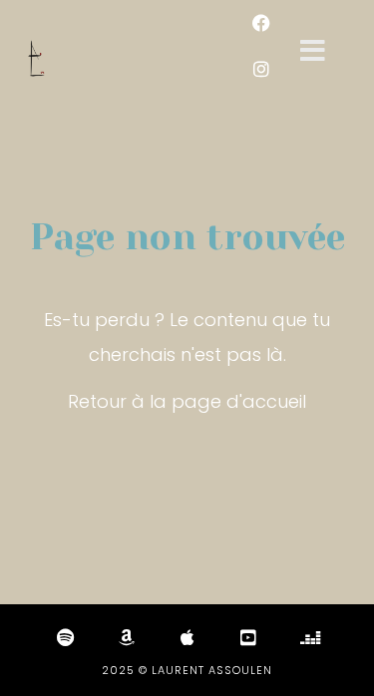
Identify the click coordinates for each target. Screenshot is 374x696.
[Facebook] (261, 23)
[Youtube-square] (248, 637)
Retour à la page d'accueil (187, 401)
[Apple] (187, 637)
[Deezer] (309, 637)
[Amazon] (127, 637)
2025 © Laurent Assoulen (187, 670)
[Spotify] (66, 637)
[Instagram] (261, 69)
